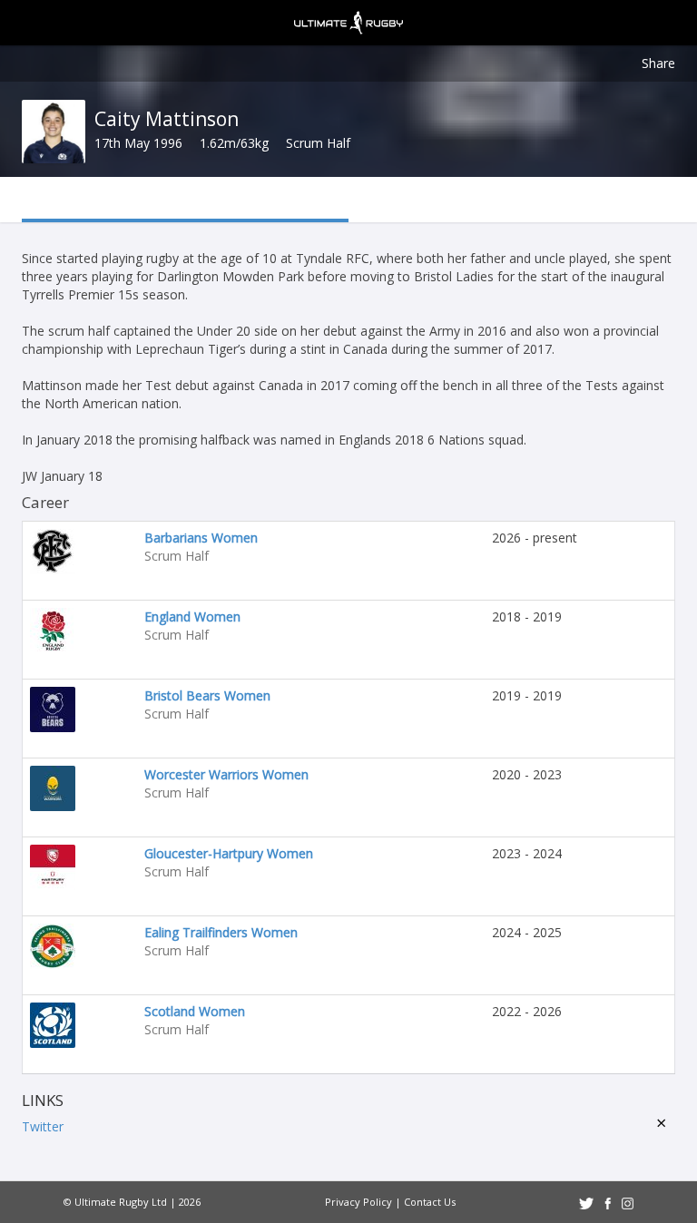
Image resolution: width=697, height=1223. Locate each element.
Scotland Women (194, 1011)
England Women (192, 616)
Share (658, 63)
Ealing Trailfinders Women (221, 932)
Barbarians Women (201, 537)
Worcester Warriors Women (226, 774)
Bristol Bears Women (207, 695)
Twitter (43, 1126)
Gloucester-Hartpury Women (228, 853)
